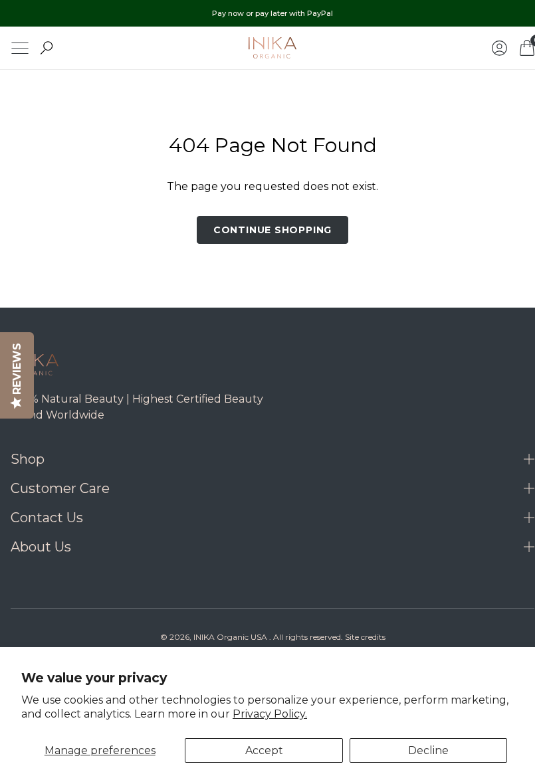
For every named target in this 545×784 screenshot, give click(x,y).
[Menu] (20, 48)
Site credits (360, 637)
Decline (428, 750)
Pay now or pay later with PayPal (272, 13)
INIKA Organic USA (225, 637)
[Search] (46, 47)
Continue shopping (267, 230)
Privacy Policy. (270, 714)
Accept (264, 750)
